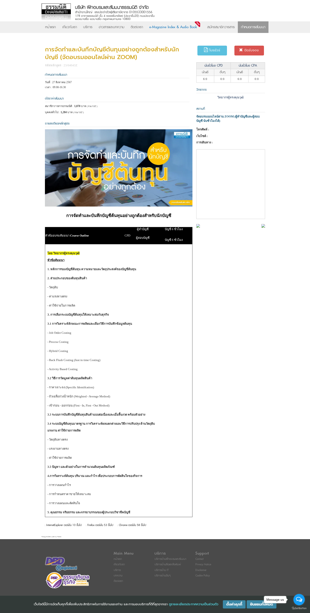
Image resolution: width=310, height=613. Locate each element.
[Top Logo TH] (146, 12)
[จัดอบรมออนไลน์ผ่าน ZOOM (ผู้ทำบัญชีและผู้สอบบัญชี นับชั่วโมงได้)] (198, 225)
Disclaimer (201, 570)
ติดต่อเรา (137, 27)
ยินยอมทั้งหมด (261, 604)
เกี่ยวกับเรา (69, 27)
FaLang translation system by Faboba (51, 537)
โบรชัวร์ (214, 50)
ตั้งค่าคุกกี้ (234, 604)
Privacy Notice (203, 564)
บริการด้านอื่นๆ (163, 575)
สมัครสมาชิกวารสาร (221, 27)
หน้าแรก (50, 27)
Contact (199, 559)
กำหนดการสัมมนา (253, 27)
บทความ (118, 575)
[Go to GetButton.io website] (299, 608)
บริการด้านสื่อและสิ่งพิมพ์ (168, 564)
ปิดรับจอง (251, 50)
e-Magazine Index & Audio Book (173, 27)
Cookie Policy (202, 575)
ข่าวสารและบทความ (111, 27)
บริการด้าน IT (162, 570)
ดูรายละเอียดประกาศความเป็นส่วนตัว (193, 604)
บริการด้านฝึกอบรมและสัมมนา (170, 559)
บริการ (87, 27)
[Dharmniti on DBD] (61, 564)
